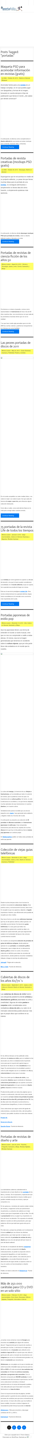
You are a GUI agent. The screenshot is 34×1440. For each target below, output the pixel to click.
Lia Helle (4, 78)
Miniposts (4, 80)
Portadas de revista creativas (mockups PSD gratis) (16, 161)
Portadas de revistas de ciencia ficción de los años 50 (16, 256)
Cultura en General (16, 537)
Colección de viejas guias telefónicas (17, 851)
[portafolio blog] (11, 10)
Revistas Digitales (25, 1147)
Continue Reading (8, 147)
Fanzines (23, 1144)
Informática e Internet (20, 1299)
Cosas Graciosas (26, 350)
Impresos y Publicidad (8, 353)
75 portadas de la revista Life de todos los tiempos (17, 528)
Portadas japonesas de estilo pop (15, 617)
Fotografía (5, 1147)
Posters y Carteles (20, 353)
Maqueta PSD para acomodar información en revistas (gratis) (15, 70)
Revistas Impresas (13, 539)
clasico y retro (13, 266)
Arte (25, 623)
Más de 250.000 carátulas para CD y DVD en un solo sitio (17, 1287)
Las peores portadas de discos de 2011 (16, 344)
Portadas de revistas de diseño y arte (16, 1138)
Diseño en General (24, 78)
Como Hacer (14, 1297)
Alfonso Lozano (6, 264)
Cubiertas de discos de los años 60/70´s (15, 979)
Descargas (22, 170)
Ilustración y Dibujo (14, 625)
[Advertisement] (17, 24)
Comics (19, 266)
